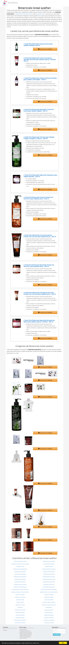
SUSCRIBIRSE (57, 634)
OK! (63, 643)
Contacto (5, 630)
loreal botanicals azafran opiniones (23, 14)
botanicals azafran (41, 14)
